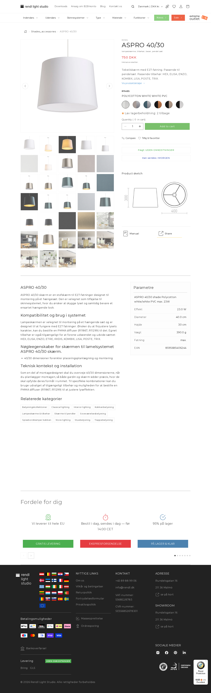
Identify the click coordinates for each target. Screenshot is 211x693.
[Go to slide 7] (189, 555)
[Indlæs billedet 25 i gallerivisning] (105, 220)
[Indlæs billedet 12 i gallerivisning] (48, 182)
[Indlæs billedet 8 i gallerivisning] (67, 163)
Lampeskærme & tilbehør (36, 413)
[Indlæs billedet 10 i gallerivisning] (105, 163)
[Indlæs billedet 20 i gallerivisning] (105, 201)
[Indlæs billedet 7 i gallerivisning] (48, 163)
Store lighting (63, 420)
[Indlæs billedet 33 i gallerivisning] (67, 259)
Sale (176, 17)
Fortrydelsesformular (90, 598)
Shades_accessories (43, 31)
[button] (132, 6)
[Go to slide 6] (187, 555)
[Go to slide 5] (185, 555)
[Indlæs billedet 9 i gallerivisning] (86, 163)
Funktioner (139, 17)
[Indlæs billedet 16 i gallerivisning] (29, 201)
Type (98, 17)
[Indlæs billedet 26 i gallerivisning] (29, 239)
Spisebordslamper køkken (36, 420)
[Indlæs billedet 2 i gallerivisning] (48, 144)
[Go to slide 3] (180, 555)
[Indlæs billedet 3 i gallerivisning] (67, 144)
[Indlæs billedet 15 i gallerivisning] (105, 182)
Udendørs (50, 17)
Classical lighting (60, 407)
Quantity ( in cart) (134, 119)
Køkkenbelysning (104, 407)
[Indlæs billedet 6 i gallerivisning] (29, 163)
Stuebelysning (82, 420)
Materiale (117, 17)
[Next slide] (109, 86)
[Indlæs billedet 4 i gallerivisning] (86, 144)
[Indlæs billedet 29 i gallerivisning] (86, 239)
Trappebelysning (104, 420)
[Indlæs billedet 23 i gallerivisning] (67, 220)
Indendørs (28, 17)
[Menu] (206, 661)
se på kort (167, 594)
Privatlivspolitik (86, 604)
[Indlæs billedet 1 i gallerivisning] (29, 144)
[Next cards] (31, 556)
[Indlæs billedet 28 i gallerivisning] (67, 239)
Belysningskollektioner (34, 407)
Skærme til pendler (65, 413)
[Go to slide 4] (182, 555)
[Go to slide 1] (175, 555)
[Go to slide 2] (177, 555)
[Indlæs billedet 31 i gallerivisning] (29, 259)
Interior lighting (82, 407)
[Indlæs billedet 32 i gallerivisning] (48, 259)
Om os (80, 580)
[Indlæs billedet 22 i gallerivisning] (48, 220)
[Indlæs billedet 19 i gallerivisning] (86, 201)
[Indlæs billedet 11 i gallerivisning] (29, 182)
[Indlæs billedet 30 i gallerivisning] (105, 239)
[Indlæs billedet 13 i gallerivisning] (67, 182)
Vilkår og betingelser (89, 586)
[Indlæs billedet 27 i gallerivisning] (48, 239)
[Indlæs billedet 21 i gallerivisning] (29, 220)
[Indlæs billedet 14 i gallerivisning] (86, 182)
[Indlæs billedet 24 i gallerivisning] (86, 220)
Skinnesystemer (75, 17)
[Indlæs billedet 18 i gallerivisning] (67, 201)
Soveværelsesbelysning (93, 413)
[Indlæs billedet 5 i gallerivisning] (105, 144)
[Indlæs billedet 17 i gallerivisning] (48, 201)
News (160, 17)
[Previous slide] (25, 86)
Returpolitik (84, 592)
